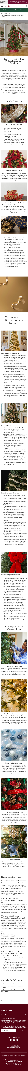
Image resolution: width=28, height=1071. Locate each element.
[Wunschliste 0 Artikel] (23, 5)
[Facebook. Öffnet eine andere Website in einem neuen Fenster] (11, 1040)
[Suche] (5, 6)
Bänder (24, 72)
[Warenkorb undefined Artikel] (26, 5)
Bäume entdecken (20, 9)
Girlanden (20, 865)
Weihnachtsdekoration (11, 173)
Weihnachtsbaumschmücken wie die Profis (12, 984)
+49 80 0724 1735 (15, 1045)
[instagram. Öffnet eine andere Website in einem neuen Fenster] (14, 1040)
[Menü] (2, 6)
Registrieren (22, 1030)
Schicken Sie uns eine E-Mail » (14, 1047)
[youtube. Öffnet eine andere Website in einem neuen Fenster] (17, 1040)
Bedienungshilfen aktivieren (3, 2)
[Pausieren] (26, 1)
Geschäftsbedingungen (17, 1026)
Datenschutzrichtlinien (6, 1027)
